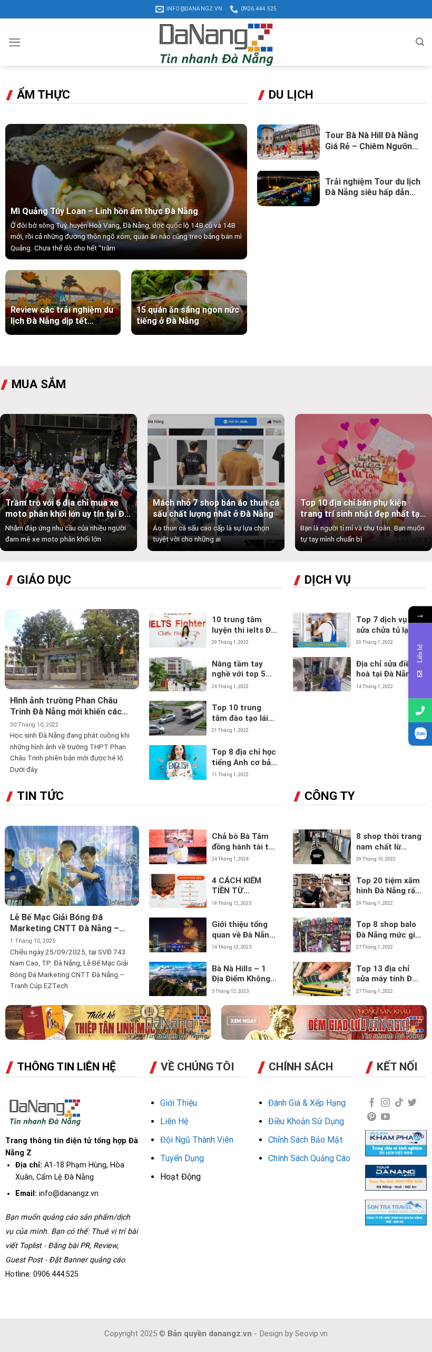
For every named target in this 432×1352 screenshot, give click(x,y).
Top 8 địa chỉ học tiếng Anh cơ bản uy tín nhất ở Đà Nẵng (244, 757)
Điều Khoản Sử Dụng (306, 1121)
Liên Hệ (174, 1121)
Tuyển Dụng (182, 1158)
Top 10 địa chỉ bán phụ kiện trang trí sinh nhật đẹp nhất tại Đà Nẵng (361, 509)
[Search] (420, 42)
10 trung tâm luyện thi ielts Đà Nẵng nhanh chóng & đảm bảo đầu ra (243, 625)
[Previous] (16, 488)
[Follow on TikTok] (399, 1103)
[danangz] (216, 42)
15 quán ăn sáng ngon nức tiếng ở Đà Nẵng (187, 315)
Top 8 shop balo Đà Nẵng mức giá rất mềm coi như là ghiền (387, 930)
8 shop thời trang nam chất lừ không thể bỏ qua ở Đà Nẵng (388, 842)
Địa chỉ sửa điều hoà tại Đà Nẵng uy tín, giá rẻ (385, 669)
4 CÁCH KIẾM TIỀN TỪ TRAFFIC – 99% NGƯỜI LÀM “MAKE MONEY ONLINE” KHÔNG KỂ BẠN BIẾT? (243, 886)
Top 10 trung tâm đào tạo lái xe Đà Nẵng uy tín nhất (240, 713)
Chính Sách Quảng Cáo (309, 1158)
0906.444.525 (55, 1274)
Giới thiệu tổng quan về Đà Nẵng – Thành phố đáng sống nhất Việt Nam (243, 930)
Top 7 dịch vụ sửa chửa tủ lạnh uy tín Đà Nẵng (387, 625)
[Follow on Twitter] (412, 1103)
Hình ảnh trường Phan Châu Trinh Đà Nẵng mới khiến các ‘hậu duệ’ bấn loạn (66, 707)
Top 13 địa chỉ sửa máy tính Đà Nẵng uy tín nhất (387, 974)
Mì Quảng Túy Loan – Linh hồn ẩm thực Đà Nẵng (104, 211)
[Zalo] (420, 734)
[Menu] (15, 42)
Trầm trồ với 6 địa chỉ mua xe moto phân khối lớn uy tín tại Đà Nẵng (67, 509)
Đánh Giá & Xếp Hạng (307, 1103)
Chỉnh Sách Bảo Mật (305, 1140)
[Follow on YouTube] (385, 1117)
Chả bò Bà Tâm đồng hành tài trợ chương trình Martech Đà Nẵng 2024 (244, 842)
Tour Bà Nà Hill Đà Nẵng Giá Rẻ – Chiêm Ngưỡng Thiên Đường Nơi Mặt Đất (371, 141)
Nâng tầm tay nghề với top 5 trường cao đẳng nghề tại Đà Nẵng (244, 669)
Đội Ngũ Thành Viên (196, 1140)
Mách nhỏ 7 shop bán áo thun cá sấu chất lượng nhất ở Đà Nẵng (216, 508)
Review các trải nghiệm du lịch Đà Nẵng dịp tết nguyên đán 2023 (62, 316)
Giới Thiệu (178, 1103)
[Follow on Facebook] (371, 1103)
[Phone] (420, 710)
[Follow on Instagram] (385, 1103)
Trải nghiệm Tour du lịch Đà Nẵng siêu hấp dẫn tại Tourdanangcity (372, 188)
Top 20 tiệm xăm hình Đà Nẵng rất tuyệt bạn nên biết (388, 886)
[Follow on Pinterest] (371, 1117)
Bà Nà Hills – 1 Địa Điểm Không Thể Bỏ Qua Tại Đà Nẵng (241, 974)
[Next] (415, 488)
